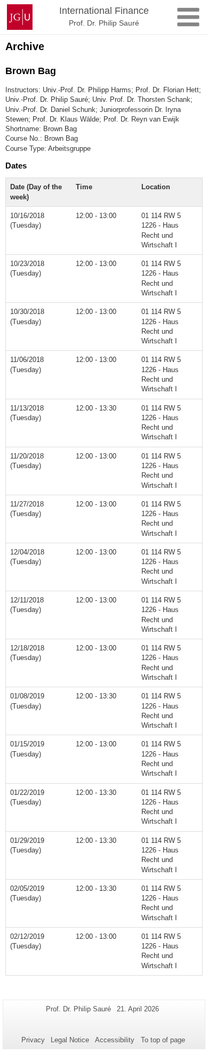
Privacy (33, 1040)
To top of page (163, 1040)
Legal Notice (70, 1040)
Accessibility (114, 1040)
